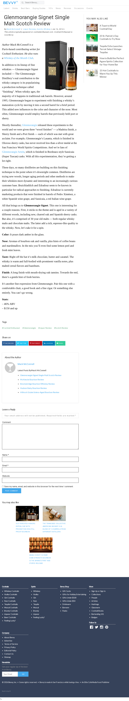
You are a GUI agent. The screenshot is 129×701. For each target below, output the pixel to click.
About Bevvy (9, 637)
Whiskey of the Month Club (18, 58)
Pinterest (35, 343)
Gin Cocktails (9, 598)
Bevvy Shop (64, 587)
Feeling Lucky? (10, 621)
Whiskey (47, 29)
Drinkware (66, 604)
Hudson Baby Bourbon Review (33, 388)
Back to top (5, 691)
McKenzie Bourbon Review (32, 379)
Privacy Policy (9, 647)
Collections (96, 594)
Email (60, 343)
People (94, 598)
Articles (94, 601)
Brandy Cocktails (11, 611)
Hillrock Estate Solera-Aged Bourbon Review (39, 392)
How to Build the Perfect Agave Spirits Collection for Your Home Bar (112, 61)
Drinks (15, 8)
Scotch (40, 29)
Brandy (36, 611)
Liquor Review (45, 328)
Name (5, 455)
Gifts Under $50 (68, 601)
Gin (34, 598)
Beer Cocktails (10, 617)
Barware (65, 607)
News (58, 8)
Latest (6, 8)
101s (51, 8)
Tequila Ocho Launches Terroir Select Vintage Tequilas (111, 49)
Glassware (95, 607)
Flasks (64, 611)
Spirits (33, 587)
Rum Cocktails (10, 601)
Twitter (22, 343)
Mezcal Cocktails (11, 607)
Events (90, 8)
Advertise (8, 641)
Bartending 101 (97, 614)
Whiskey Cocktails (11, 591)
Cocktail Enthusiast (11, 328)
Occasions (79, 8)
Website (6, 476)
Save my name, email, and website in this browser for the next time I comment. (38, 486)
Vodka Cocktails (10, 594)
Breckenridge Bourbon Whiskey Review (37, 384)
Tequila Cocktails (11, 604)
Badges (94, 617)
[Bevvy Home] (9, 3)
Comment (6, 422)
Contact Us (8, 654)
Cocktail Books (97, 611)
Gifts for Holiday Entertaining (74, 594)
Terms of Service (11, 644)
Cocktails (5, 587)
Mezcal (36, 607)
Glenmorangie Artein (13, 151)
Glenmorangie (29, 125)
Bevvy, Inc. (12, 682)
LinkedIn (49, 343)
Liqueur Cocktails (11, 614)
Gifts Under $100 (69, 598)
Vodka (35, 594)
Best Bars (25, 8)
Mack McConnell (13, 29)
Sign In (103, 591)
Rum (35, 601)
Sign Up (94, 591)
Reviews (67, 8)
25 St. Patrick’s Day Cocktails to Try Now (110, 37)
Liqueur (36, 614)
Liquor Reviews (29, 29)
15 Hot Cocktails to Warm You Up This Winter (109, 73)
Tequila (36, 604)
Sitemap (7, 657)
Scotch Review (61, 328)
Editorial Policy (10, 651)
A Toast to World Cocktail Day (108, 27)
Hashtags (95, 604)
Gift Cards (66, 591)
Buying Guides (39, 8)
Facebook (9, 343)
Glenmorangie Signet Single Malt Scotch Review (36, 20)
